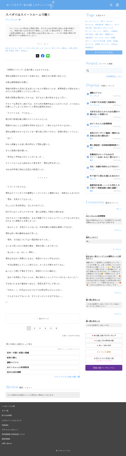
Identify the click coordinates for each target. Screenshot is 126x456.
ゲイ (118, 25)
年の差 (89, 28)
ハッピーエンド (44, 48)
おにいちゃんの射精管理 (18, 367)
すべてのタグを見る (104, 52)
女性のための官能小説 (104, 359)
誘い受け (99, 34)
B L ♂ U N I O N (105, 345)
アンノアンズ (11, 20)
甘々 (18, 51)
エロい (110, 21)
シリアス (99, 38)
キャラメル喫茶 (104, 352)
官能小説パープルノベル (104, 367)
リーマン (98, 31)
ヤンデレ (56, 48)
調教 (113, 38)
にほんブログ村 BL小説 (105, 340)
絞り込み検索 (7, 415)
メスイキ (90, 44)
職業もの (109, 34)
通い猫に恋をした (93, 300)
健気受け (90, 38)
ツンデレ (31, 48)
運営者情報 (6, 439)
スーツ (23, 48)
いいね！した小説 (8, 406)
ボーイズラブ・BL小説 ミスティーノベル (29, 5)
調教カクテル (13, 362)
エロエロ (90, 25)
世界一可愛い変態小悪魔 (18, 352)
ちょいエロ (108, 28)
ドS (107, 38)
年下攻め (10, 51)
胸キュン (109, 25)
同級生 (115, 31)
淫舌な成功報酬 (14, 372)
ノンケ (89, 31)
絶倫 (116, 41)
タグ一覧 (5, 411)
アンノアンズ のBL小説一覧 (67, 376)
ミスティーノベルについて (12, 420)
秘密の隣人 (12, 357)
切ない (65, 48)
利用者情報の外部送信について (13, 434)
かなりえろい (12, 48)
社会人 (25, 51)
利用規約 (5, 425)
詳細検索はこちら (114, 76)
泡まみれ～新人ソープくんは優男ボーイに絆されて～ (103, 257)
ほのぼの (98, 28)
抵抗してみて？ (92, 237)
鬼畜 (98, 44)
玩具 (109, 41)
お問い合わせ (7, 443)
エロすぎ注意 (100, 41)
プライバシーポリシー (10, 430)
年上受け (74, 48)
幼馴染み (90, 47)
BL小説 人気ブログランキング (105, 335)
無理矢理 (99, 25)
